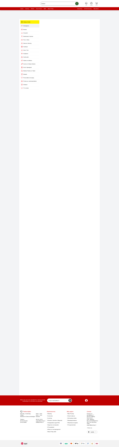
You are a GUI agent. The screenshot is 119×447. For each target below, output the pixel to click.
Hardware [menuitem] (25, 46)
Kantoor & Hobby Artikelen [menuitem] (29, 64)
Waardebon (96, 8)
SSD (45, 8)
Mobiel (32, 8)
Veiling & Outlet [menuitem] (26, 22)
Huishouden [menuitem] (26, 57)
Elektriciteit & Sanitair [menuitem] (28, 36)
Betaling (50, 413)
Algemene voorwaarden (53, 425)
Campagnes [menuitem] (26, 25)
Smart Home (39, 8)
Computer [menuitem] (25, 33)
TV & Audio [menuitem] (26, 88)
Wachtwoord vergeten (73, 422)
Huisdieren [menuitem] (25, 53)
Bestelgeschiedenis (72, 420)
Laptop (21, 8)
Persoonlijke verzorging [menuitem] (28, 77)
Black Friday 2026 (52, 431)
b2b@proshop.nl (39, 422)
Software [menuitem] (25, 84)
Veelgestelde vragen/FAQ (54, 422)
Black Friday (51, 8)
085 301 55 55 (39, 419)
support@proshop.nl (40, 420)
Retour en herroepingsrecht (54, 429)
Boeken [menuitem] (25, 29)
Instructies (50, 416)
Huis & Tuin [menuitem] (26, 50)
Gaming (27, 8)
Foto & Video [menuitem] (26, 40)
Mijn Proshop (71, 413)
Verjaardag (79, 8)
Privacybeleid (51, 427)
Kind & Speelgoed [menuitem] (27, 67)
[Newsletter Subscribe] (70, 400)
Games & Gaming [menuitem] (27, 43)
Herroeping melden (72, 418)
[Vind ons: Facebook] (86, 400)
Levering (50, 418)
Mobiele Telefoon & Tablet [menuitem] (29, 71)
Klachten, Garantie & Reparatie (55, 420)
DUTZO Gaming (88, 8)
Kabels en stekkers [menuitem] (27, 60)
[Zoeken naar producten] (77, 3)
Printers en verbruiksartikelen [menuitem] (30, 81)
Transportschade (72, 425)
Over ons (90, 428)
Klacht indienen (71, 416)
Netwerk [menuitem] (25, 74)
